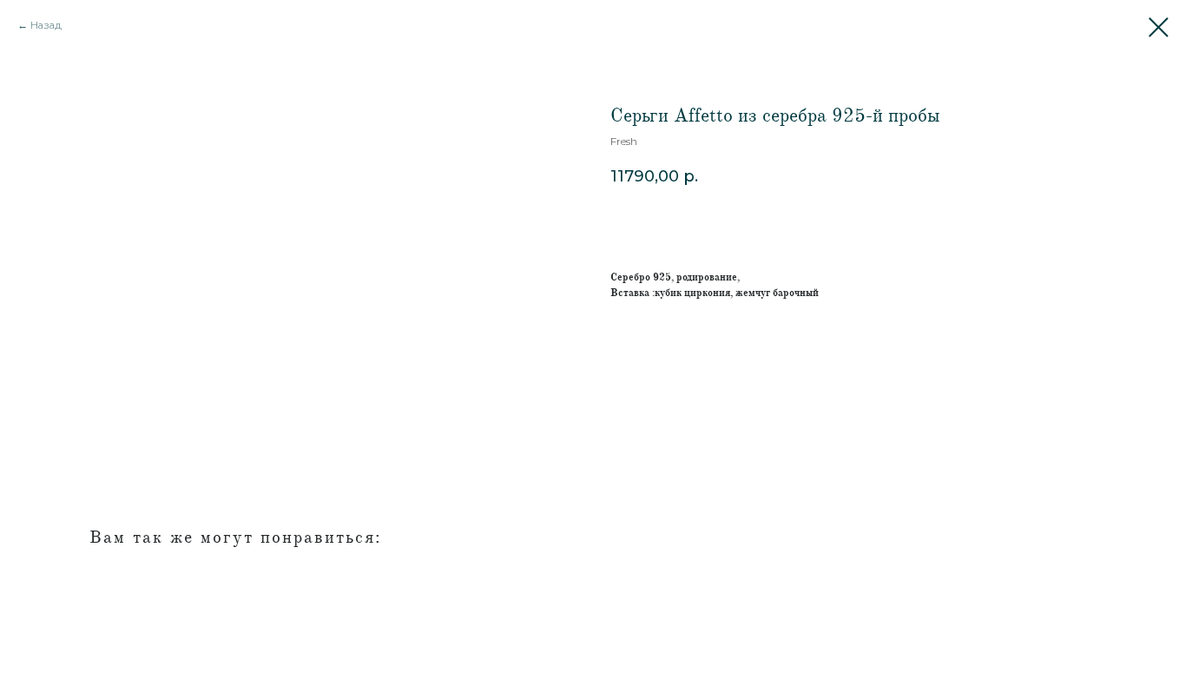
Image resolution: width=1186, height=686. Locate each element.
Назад (46, 24)
